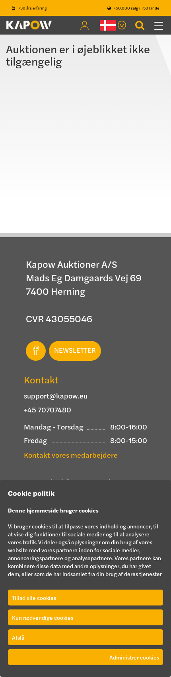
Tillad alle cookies (34, 598)
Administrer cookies (134, 657)
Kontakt (41, 379)
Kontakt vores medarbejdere (71, 455)
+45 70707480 (47, 409)
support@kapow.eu (55, 395)
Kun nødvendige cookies (42, 617)
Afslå (18, 637)
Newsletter (75, 350)
